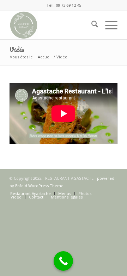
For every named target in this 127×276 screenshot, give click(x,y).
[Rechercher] (91, 25)
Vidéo (17, 49)
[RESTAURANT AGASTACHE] (53, 25)
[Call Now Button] (63, 261)
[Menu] (107, 25)
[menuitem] (91, 25)
